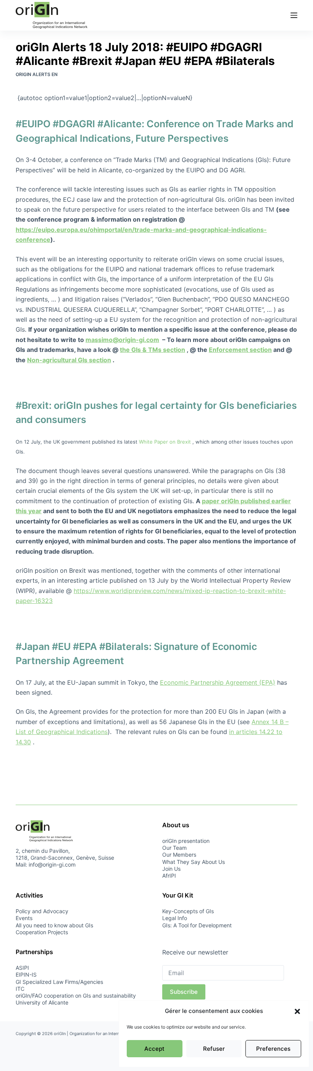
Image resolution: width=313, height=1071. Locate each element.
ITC (20, 988)
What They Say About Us (193, 862)
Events (24, 918)
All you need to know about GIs (54, 925)
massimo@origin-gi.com (122, 339)
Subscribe (184, 991)
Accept (154, 1048)
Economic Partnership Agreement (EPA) (217, 682)
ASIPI (22, 967)
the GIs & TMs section (152, 349)
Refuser (214, 1048)
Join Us (171, 868)
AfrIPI (169, 875)
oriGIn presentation (186, 841)
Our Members (179, 854)
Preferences (273, 1048)
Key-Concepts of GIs (188, 911)
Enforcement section (240, 349)
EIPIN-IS (26, 974)
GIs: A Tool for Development (197, 925)
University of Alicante (42, 1002)
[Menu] (293, 15)
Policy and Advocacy (42, 911)
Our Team (174, 847)
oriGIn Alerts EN (37, 74)
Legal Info (174, 918)
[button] (297, 1011)
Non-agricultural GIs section (69, 360)
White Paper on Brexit (165, 442)
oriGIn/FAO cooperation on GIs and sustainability (76, 995)
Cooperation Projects (42, 932)
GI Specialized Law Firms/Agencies (59, 982)
